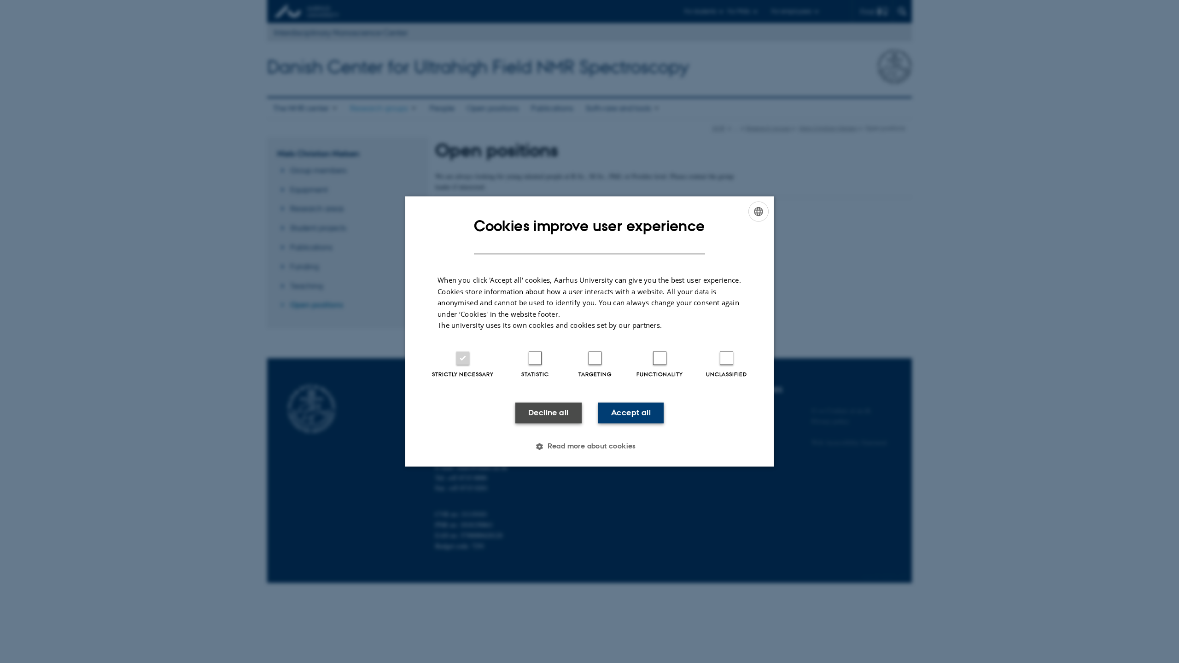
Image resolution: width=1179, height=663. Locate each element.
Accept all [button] (631, 412)
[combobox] (758, 211)
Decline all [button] (548, 412)
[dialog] (589, 331)
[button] (589, 446)
